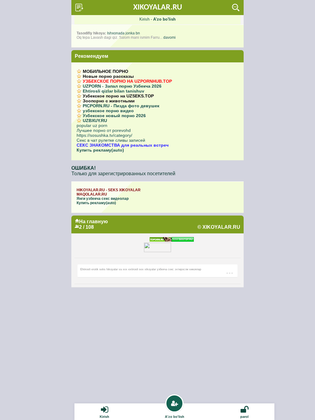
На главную (93, 221)
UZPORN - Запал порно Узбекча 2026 (122, 86)
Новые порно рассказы (108, 76)
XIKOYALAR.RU (157, 7)
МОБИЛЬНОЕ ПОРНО (105, 71)
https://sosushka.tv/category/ (104, 135)
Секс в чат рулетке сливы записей (111, 140)
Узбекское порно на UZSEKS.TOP (118, 95)
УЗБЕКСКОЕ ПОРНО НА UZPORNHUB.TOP (127, 81)
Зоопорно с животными (109, 100)
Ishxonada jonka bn (123, 33)
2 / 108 (86, 227)
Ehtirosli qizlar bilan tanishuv (113, 91)
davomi (169, 37)
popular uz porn (92, 125)
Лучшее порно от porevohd (104, 130)
